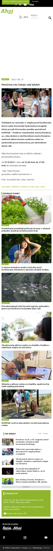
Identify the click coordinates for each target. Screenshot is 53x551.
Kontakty (35, 1)
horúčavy (15, 187)
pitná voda (34, 187)
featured (6, 187)
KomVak (24, 187)
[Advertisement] (26, 48)
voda (42, 187)
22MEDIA (46, 548)
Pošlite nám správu (15, 513)
